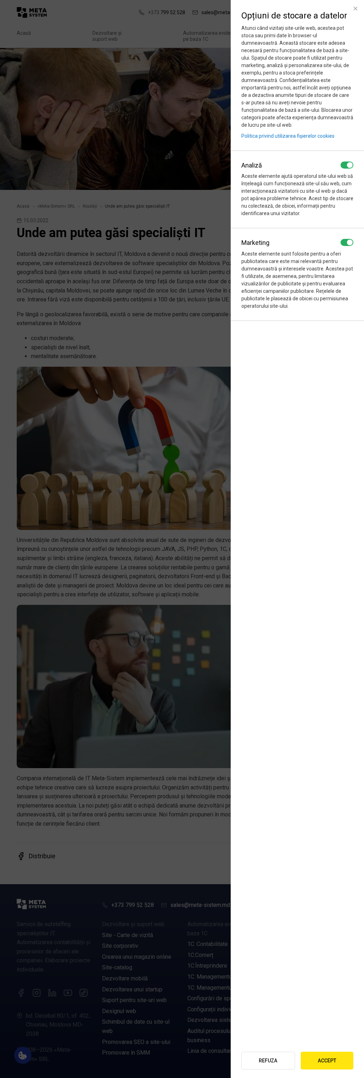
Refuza (268, 1060)
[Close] (355, 8)
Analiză (251, 165)
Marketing (255, 242)
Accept (327, 1060)
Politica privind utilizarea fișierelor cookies (287, 136)
